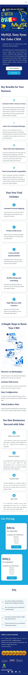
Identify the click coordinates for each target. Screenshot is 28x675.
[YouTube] (8, 671)
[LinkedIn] (12, 671)
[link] (14, 650)
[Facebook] (15, 671)
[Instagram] (19, 671)
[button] (14, 602)
